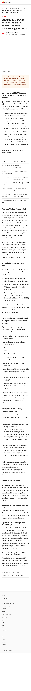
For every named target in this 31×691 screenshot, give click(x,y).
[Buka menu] (28, 2)
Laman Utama (5, 8)
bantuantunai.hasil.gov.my (10, 561)
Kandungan (5, 71)
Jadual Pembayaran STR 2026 (15, 566)
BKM (18, 572)
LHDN (3, 625)
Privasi (3, 639)
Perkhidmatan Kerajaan (8, 603)
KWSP (3, 620)
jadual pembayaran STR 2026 (13, 142)
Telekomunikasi (6, 606)
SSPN (17, 575)
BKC (12, 575)
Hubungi (4, 642)
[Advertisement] (15, 51)
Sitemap (4, 644)
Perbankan (5, 598)
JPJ (3, 628)
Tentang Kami (5, 637)
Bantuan (24, 8)
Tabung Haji (6, 575)
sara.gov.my (25, 128)
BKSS (22, 575)
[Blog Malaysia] (7, 2)
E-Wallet (4, 608)
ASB (14, 572)
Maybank (4, 617)
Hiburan (4, 611)
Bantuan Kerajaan (15, 8)
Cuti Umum (5, 630)
